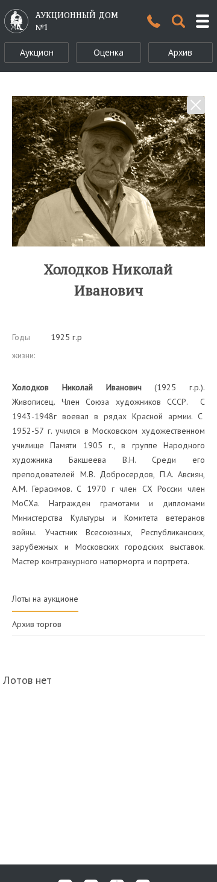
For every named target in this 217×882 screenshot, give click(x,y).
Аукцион (37, 52)
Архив (180, 52)
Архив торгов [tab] (36, 624)
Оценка (108, 52)
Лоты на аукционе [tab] (45, 598)
